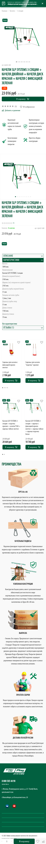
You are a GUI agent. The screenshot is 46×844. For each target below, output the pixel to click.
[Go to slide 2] (17, 196)
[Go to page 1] (2, 387)
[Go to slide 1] (15, 196)
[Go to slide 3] (19, 196)
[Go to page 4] (7, 387)
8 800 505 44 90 (8, 781)
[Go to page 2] (4, 387)
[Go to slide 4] (21, 196)
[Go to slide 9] (30, 196)
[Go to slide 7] (26, 196)
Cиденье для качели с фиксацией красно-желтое (10, 365)
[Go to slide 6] (24, 196)
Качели (12, 11)
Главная (4, 11)
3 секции (20, 11)
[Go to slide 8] (28, 196)
